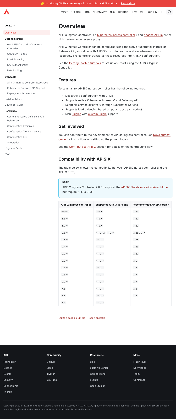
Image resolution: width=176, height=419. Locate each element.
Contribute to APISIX (82, 146)
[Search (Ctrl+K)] (169, 12)
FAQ (7, 153)
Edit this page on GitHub (71, 317)
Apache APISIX (153, 35)
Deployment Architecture (21, 93)
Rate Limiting (14, 70)
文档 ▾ (64, 12)
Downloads (139, 367)
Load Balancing (16, 59)
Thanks (7, 391)
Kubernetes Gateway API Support (26, 88)
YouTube (52, 379)
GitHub (152, 12)
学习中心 (76, 12)
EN (161, 12)
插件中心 (123, 12)
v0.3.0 (9, 25)
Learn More (128, 3)
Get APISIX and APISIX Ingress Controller (24, 46)
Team (136, 373)
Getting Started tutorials (85, 63)
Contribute (139, 379)
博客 (112, 12)
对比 (87, 12)
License (7, 367)
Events (7, 373)
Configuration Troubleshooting (24, 131)
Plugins (76, 114)
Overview (10, 32)
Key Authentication (17, 64)
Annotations (14, 142)
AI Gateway (100, 12)
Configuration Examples (20, 125)
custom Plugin (97, 114)
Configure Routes (17, 53)
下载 (134, 12)
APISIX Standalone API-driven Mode (144, 187)
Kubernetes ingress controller (116, 35)
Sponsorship (10, 385)
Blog (92, 361)
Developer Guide (14, 104)
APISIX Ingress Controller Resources (27, 82)
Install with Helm (14, 99)
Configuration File (17, 136)
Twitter (51, 373)
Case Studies (97, 385)
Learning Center (99, 367)
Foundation (9, 361)
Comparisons (98, 373)
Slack (50, 367)
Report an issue (96, 317)
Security (8, 379)
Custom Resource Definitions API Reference (25, 118)
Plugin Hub (139, 361)
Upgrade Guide (13, 148)
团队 (142, 12)
